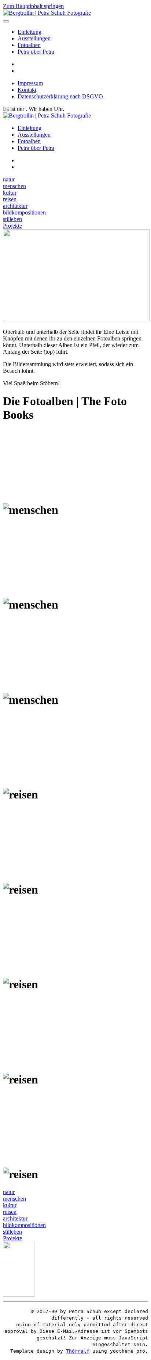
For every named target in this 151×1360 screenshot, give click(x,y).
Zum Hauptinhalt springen (33, 6)
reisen (9, 199)
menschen (14, 186)
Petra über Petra (36, 51)
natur (9, 179)
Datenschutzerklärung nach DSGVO (60, 96)
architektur (15, 206)
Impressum (30, 83)
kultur (9, 193)
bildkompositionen (24, 212)
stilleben (12, 219)
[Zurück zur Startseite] (47, 13)
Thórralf (77, 1351)
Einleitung (29, 32)
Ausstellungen (34, 38)
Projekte (12, 226)
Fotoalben (29, 45)
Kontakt (27, 90)
